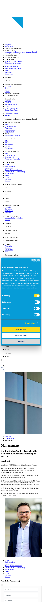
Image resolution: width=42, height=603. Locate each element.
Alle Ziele (8, 86)
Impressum (8, 72)
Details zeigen (30, 323)
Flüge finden (9, 46)
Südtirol (7, 92)
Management (9, 168)
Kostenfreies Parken (11, 108)
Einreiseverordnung (11, 104)
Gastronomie (9, 148)
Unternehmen (9, 438)
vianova (7, 220)
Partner (7, 177)
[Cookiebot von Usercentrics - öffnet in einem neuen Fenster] (31, 260)
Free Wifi (8, 115)
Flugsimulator (9, 132)
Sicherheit (8, 248)
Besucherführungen (11, 126)
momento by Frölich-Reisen (14, 218)
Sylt (6, 88)
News (7, 164)
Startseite (8, 437)
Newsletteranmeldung (12, 66)
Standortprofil (9, 157)
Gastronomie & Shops (12, 114)
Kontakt (7, 181)
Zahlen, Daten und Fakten (13, 170)
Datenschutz (9, 74)
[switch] (37, 302)
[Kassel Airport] (21, 7)
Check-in (8, 102)
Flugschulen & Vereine (12, 135)
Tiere (6, 251)
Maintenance (9, 144)
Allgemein (8, 246)
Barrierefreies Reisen (11, 110)
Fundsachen (9, 250)
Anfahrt (7, 106)
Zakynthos (8, 209)
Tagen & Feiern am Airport (13, 61)
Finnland (8, 212)
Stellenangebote (10, 166)
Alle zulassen (21, 329)
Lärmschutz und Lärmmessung (15, 172)
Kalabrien (8, 207)
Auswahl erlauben (21, 335)
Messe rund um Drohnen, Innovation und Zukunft (21, 52)
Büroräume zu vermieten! (13, 63)
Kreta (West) (9, 211)
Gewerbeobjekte (10, 155)
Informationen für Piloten (13, 68)
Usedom (7, 90)
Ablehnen (21, 341)
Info (6, 124)
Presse (7, 175)
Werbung (8, 179)
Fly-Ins (7, 142)
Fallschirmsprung (10, 130)
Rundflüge (8, 128)
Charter (7, 146)
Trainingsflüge (9, 173)
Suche (7, 70)
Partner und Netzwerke (12, 159)
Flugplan (8, 44)
